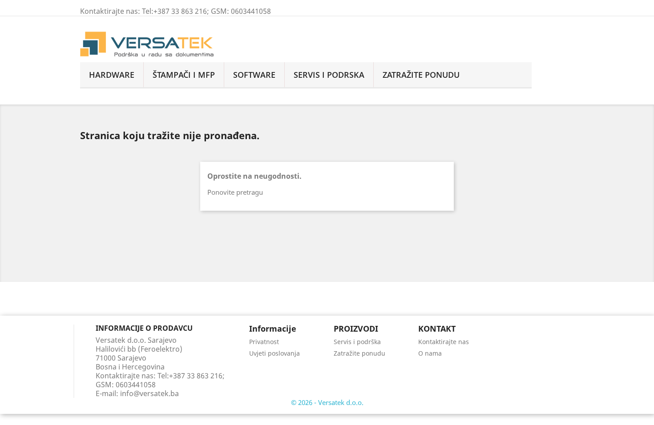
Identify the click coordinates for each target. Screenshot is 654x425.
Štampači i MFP (184, 74)
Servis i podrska (329, 74)
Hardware (111, 74)
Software (254, 74)
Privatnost (264, 341)
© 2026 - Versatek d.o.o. (327, 402)
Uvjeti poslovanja (274, 353)
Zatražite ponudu (359, 353)
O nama (430, 353)
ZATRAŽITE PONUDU (421, 74)
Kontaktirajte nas (443, 341)
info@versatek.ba (149, 393)
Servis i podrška (357, 341)
